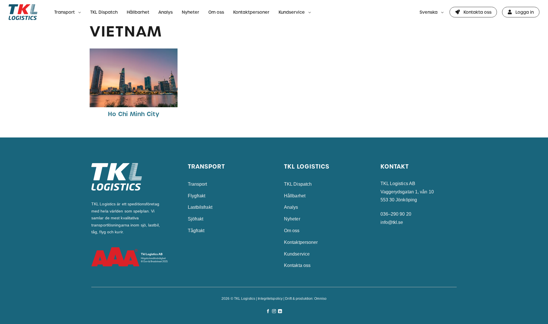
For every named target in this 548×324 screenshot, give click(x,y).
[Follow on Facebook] (268, 311)
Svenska (429, 12)
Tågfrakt (196, 230)
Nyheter (190, 12)
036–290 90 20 (395, 214)
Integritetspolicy (270, 299)
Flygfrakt (197, 195)
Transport (64, 12)
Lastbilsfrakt (200, 207)
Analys (165, 12)
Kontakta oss (297, 265)
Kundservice (292, 12)
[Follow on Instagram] (274, 311)
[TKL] (26, 12)
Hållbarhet (138, 12)
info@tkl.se (391, 222)
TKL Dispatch (104, 12)
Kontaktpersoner (251, 12)
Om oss (216, 12)
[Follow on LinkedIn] (280, 311)
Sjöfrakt (196, 218)
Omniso (320, 299)
